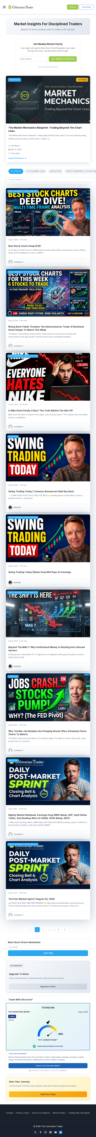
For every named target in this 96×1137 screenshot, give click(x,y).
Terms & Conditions (41, 1113)
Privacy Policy (22, 1113)
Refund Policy (59, 1113)
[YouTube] (55, 1132)
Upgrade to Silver (48, 986)
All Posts (16, 171)
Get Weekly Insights (62, 59)
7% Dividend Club (35, 171)
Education (55, 171)
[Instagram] (45, 1132)
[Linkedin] (50, 1132)
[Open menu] (4, 7)
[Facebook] (40, 1132)
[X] (35, 1132)
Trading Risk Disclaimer (79, 1113)
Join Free (48, 953)
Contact (9, 1113)
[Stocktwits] (60, 1132)
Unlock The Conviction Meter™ (48, 1066)
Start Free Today (48, 1094)
